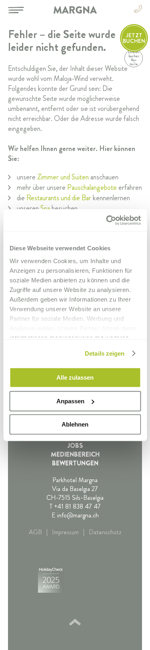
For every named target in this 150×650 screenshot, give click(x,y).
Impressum (65, 532)
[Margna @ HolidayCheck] (51, 581)
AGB (35, 532)
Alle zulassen (75, 377)
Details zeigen (104, 353)
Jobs (75, 445)
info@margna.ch (78, 515)
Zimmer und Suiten (63, 177)
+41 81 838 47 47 (77, 506)
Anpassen (70, 401)
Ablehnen (75, 424)
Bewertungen (75, 463)
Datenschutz (105, 532)
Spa (45, 208)
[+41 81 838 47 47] (138, 10)
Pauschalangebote (92, 187)
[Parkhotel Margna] (74, 10)
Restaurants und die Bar (58, 198)
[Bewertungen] (88, 581)
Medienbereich (75, 454)
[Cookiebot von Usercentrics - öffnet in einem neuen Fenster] (107, 220)
